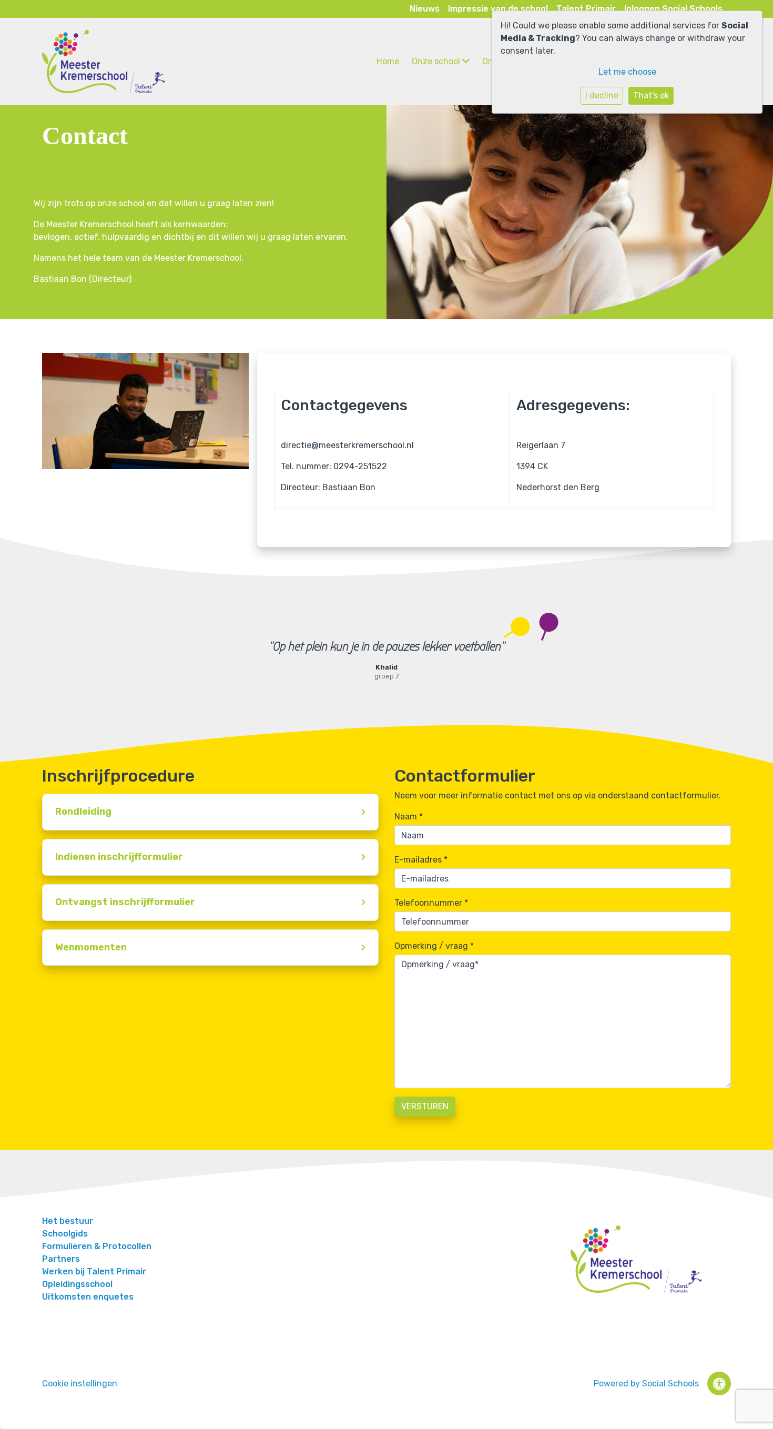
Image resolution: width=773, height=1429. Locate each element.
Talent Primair (586, 9)
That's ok (651, 95)
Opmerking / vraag (434, 946)
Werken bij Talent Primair (94, 1271)
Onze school (437, 61)
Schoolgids (65, 1234)
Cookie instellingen (79, 1384)
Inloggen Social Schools (673, 9)
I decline (601, 95)
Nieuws (425, 9)
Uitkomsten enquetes (88, 1297)
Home (388, 61)
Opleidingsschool (77, 1284)
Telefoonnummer (431, 903)
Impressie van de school (498, 9)
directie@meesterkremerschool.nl (347, 445)
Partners (61, 1259)
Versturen (425, 1106)
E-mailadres (420, 860)
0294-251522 (360, 466)
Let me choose (627, 72)
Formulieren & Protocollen (96, 1246)
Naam (408, 817)
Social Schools (670, 1384)
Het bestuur (67, 1221)
